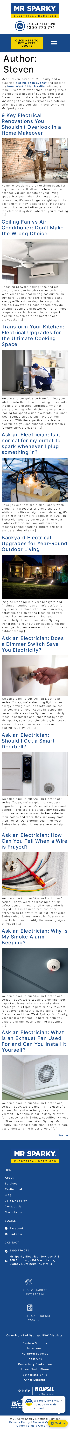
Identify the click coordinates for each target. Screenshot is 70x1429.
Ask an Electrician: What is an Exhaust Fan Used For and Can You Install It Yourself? (34, 1041)
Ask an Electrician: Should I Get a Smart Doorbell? (28, 741)
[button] (54, 43)
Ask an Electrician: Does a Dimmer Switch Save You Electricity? (33, 644)
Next (63, 1135)
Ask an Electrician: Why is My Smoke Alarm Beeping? (35, 936)
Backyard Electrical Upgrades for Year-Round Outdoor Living (35, 543)
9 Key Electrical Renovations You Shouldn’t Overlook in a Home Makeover (31, 124)
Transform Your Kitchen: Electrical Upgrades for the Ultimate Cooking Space (33, 335)
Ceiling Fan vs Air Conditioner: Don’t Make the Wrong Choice (33, 227)
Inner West (15, 86)
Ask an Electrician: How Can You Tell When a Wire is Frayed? (34, 841)
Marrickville (36, 86)
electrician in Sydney (31, 82)
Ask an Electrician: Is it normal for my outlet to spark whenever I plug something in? (31, 443)
